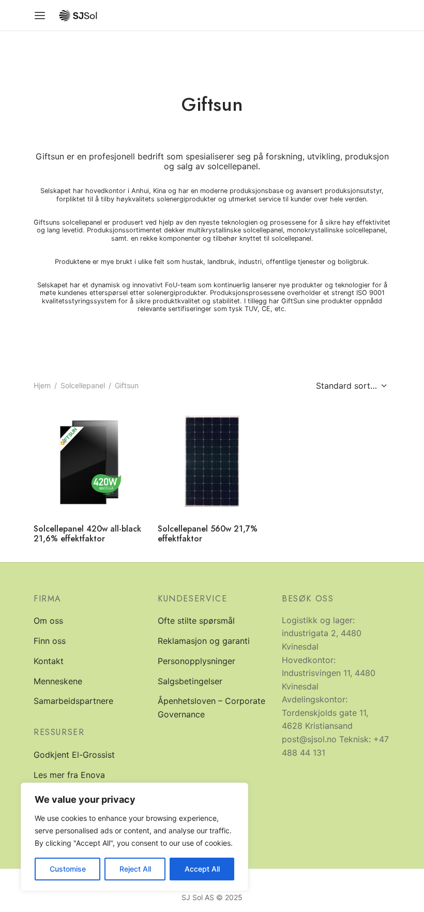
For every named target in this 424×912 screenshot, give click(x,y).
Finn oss (50, 641)
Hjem (42, 385)
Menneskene (58, 681)
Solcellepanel (82, 385)
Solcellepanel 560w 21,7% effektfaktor (208, 534)
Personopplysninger (196, 661)
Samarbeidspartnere (73, 701)
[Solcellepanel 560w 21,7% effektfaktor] (212, 461)
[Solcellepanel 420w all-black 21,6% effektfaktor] (88, 461)
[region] (134, 837)
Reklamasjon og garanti (204, 641)
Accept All (202, 868)
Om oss (48, 620)
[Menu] (40, 15)
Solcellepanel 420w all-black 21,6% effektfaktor (87, 534)
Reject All (135, 868)
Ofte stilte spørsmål (196, 620)
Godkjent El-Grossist (74, 754)
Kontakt (49, 661)
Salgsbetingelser (190, 681)
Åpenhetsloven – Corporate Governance (211, 707)
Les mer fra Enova (69, 775)
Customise (68, 868)
